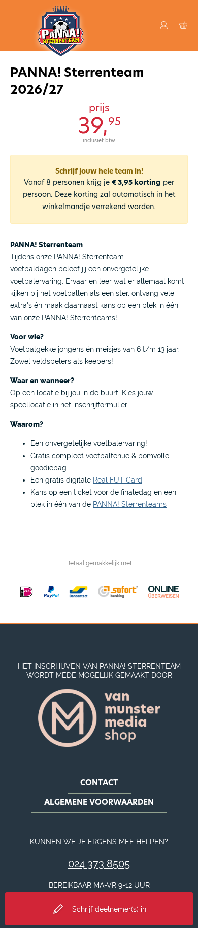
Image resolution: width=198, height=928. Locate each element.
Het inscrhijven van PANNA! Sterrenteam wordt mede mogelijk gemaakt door (99, 670)
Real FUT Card (117, 480)
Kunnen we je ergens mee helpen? (99, 842)
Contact (99, 782)
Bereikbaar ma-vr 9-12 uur (99, 885)
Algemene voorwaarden (99, 802)
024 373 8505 (99, 863)
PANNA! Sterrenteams (130, 504)
